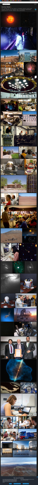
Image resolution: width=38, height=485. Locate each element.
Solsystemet (10, 10)
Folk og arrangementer (22, 9)
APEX (10, 8)
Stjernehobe (14, 10)
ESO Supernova (20, 8)
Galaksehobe (3, 9)
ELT (17, 8)
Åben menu (2, 2)
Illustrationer (7, 9)
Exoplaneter (24, 8)
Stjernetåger (14, 9)
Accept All (10, 483)
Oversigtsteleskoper (22, 10)
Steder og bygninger (28, 9)
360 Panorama (5, 8)
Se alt (2, 8)
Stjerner (18, 10)
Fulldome (27, 8)
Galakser (30, 8)
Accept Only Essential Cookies (17, 483)
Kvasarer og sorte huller (5, 10)
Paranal (18, 9)
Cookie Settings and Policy (26, 483)
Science (31, 0)
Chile (12, 8)
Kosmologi (15, 8)
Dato (35, 10)
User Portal (33, 0)
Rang (35, 9)
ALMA (8, 8)
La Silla (11, 9)
